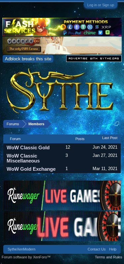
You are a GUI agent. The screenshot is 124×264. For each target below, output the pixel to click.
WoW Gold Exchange (31, 169)
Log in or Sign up (100, 5)
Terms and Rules (108, 257)
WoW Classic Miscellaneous (23, 158)
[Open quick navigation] (117, 124)
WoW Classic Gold (28, 147)
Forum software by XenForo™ (26, 257)
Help (112, 249)
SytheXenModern (21, 249)
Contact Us (97, 249)
